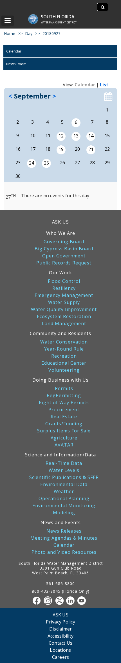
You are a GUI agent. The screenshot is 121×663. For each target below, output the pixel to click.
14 (90, 136)
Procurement (63, 410)
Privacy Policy (60, 622)
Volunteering (64, 370)
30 (18, 176)
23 (18, 162)
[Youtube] (83, 600)
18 (47, 149)
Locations (60, 650)
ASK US (60, 222)
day (28, 33)
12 (61, 136)
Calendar (13, 51)
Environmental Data (64, 484)
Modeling (64, 513)
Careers (60, 657)
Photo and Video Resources (64, 552)
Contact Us (61, 643)
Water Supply (64, 302)
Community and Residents (60, 333)
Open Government (64, 256)
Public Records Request (63, 263)
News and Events (61, 522)
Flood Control (64, 281)
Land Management (64, 324)
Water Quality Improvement (64, 309)
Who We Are (60, 233)
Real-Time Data (64, 463)
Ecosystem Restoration (64, 317)
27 (77, 162)
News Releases (64, 531)
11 (47, 135)
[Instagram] (49, 600)
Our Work (60, 273)
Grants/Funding (63, 424)
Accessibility (60, 636)
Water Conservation (64, 342)
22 (107, 149)
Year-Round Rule (64, 349)
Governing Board (64, 242)
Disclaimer (60, 629)
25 (46, 163)
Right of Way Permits (64, 403)
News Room (16, 63)
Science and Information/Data (60, 455)
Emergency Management (64, 295)
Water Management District (59, 22)
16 (18, 149)
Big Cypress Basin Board (64, 249)
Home (9, 33)
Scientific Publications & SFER (64, 477)
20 (77, 149)
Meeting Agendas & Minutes (63, 538)
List (104, 85)
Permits (64, 388)
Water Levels (64, 470)
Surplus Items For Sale (64, 431)
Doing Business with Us (60, 380)
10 (32, 135)
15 (107, 135)
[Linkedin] (71, 600)
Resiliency (64, 288)
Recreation (64, 356)
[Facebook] (38, 600)
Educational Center (63, 363)
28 (92, 162)
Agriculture (64, 438)
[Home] (36, 16)
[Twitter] (60, 600)
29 (107, 162)
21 (90, 149)
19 (61, 149)
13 (76, 136)
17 (32, 149)
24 (31, 163)
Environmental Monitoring (63, 506)
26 (62, 162)
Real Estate (64, 417)
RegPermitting (64, 396)
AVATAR (64, 445)
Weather (64, 491)
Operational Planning (64, 499)
